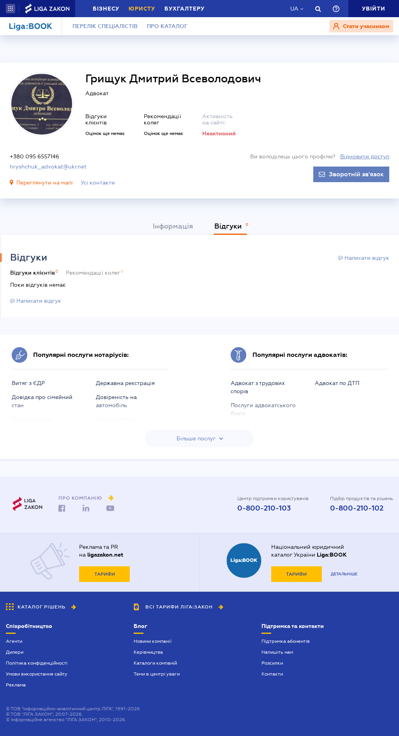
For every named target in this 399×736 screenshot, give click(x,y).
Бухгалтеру (184, 8)
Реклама (16, 685)
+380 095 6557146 (34, 156)
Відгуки (229, 226)
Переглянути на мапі (44, 182)
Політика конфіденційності (36, 663)
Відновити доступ (364, 156)
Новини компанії (152, 641)
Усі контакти (98, 182)
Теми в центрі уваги (157, 674)
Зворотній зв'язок (356, 174)
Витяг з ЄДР (28, 383)
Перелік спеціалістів (105, 26)
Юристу (142, 8)
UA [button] (294, 8)
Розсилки (272, 663)
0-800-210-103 (264, 508)
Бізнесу (106, 8)
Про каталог (167, 26)
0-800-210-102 (356, 508)
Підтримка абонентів (285, 641)
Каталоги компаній (155, 663)
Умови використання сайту (36, 674)
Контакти (272, 674)
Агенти (14, 641)
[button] (10, 8)
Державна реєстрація (125, 383)
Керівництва (148, 652)
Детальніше (344, 574)
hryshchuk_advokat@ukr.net (48, 166)
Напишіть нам (277, 652)
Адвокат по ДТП (337, 383)
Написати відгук (366, 258)
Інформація (173, 226)
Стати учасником (365, 26)
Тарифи (104, 574)
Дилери (14, 652)
